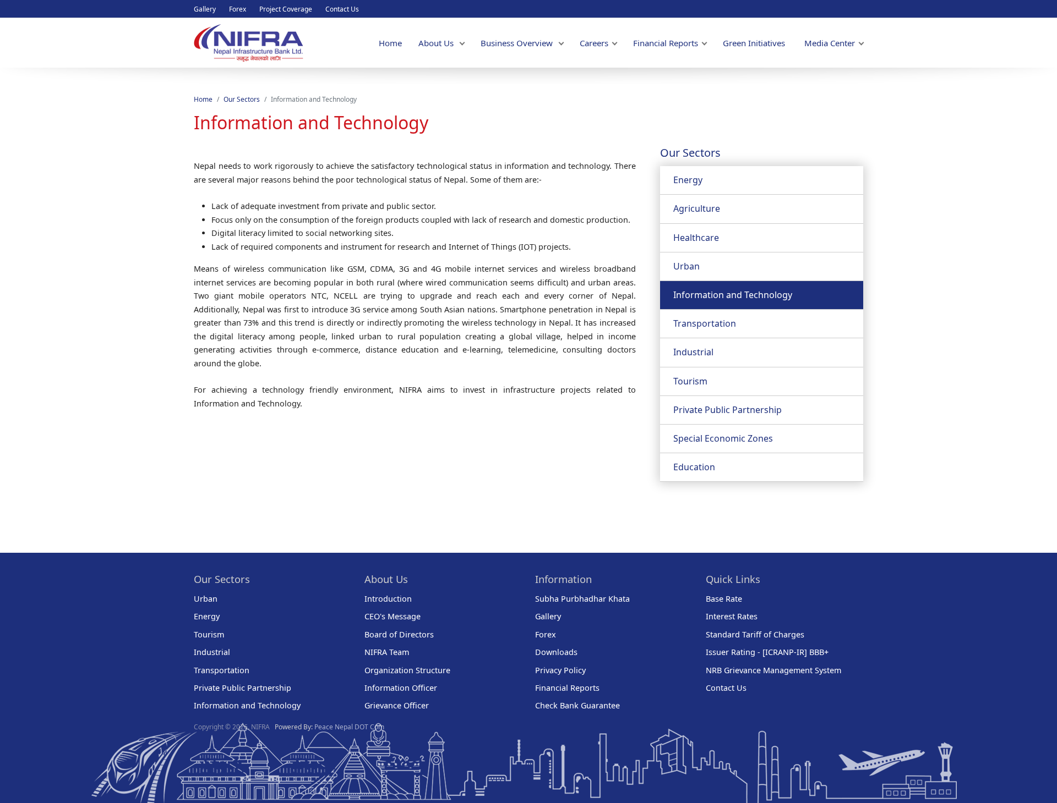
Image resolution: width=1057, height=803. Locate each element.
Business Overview (518, 42)
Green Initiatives (754, 42)
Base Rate (724, 598)
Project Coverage (285, 9)
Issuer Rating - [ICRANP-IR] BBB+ (767, 652)
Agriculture (696, 208)
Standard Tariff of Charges (755, 634)
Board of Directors (399, 634)
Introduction (388, 598)
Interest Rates (732, 616)
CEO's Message (392, 616)
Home (390, 42)
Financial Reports (665, 42)
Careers (594, 42)
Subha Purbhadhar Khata (582, 598)
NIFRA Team (386, 652)
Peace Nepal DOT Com (349, 727)
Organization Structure (407, 670)
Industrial (693, 352)
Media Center (829, 42)
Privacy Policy (560, 670)
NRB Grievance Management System (773, 670)
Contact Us (342, 9)
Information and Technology (732, 295)
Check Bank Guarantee (577, 705)
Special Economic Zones (723, 438)
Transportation (704, 323)
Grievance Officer (396, 705)
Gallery (205, 9)
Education (694, 467)
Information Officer (400, 688)
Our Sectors (242, 99)
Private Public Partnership (727, 410)
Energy (687, 180)
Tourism (690, 381)
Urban (686, 266)
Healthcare (696, 238)
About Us (437, 42)
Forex (237, 9)
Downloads (556, 652)
